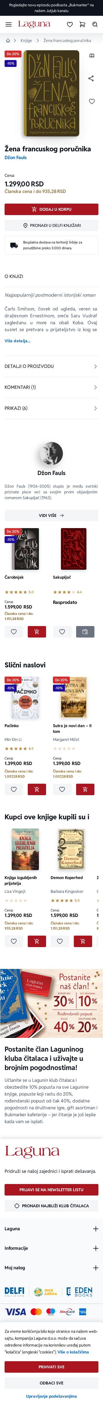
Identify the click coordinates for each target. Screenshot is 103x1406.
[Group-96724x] (67, 1311)
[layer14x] (82, 1311)
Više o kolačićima (73, 1352)
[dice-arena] (45, 1292)
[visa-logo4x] (15, 1311)
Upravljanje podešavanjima (51, 1396)
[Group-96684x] (79, 1292)
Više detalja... (17, 340)
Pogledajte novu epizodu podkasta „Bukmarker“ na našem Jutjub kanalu (51, 8)
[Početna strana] (35, 24)
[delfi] (14, 1292)
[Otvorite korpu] (82, 24)
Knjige (26, 40)
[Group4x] (50, 1311)
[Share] (91, 78)
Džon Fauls (16, 157)
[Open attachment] (91, 57)
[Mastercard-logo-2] (36, 1311)
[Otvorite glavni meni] (9, 24)
